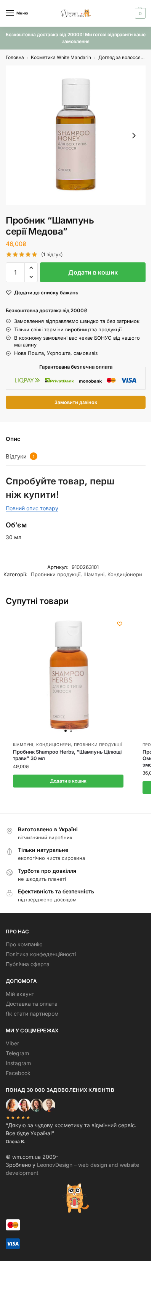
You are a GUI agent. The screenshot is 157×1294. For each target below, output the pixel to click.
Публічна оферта (28, 964)
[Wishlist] (119, 623)
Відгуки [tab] (20, 456)
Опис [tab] (13, 439)
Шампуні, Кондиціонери (112, 574)
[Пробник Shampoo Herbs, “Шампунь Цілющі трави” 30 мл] (68, 675)
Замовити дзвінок (75, 402)
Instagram (18, 1063)
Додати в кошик (93, 272)
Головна (15, 57)
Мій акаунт (20, 993)
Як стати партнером (32, 1013)
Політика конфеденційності (41, 954)
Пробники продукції (55, 574)
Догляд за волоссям (121, 57)
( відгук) (52, 254)
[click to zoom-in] (76, 135)
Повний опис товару (32, 508)
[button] (139, 13)
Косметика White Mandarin (61, 57)
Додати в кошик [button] (68, 781)
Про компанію (24, 944)
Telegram (17, 1053)
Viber (12, 1043)
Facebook (18, 1073)
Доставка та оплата (32, 1003)
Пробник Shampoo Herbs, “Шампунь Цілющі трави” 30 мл (67, 755)
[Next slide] (134, 136)
